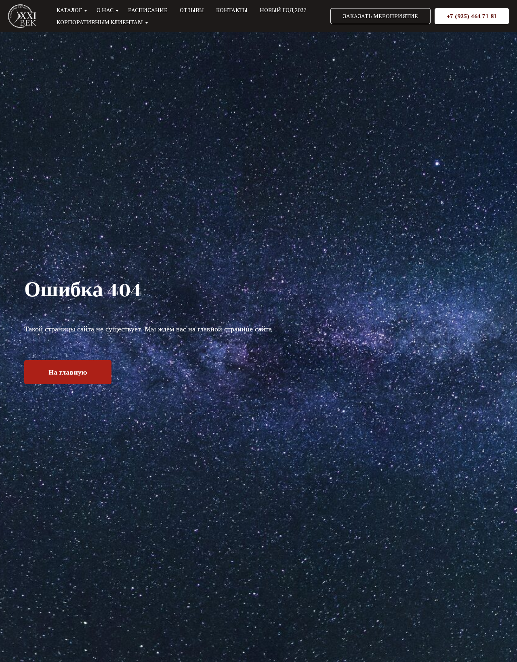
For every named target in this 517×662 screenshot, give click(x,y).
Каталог (69, 10)
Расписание (148, 10)
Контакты (232, 10)
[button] (380, 16)
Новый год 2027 (283, 10)
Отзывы (192, 10)
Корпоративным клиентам (100, 22)
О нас (105, 10)
